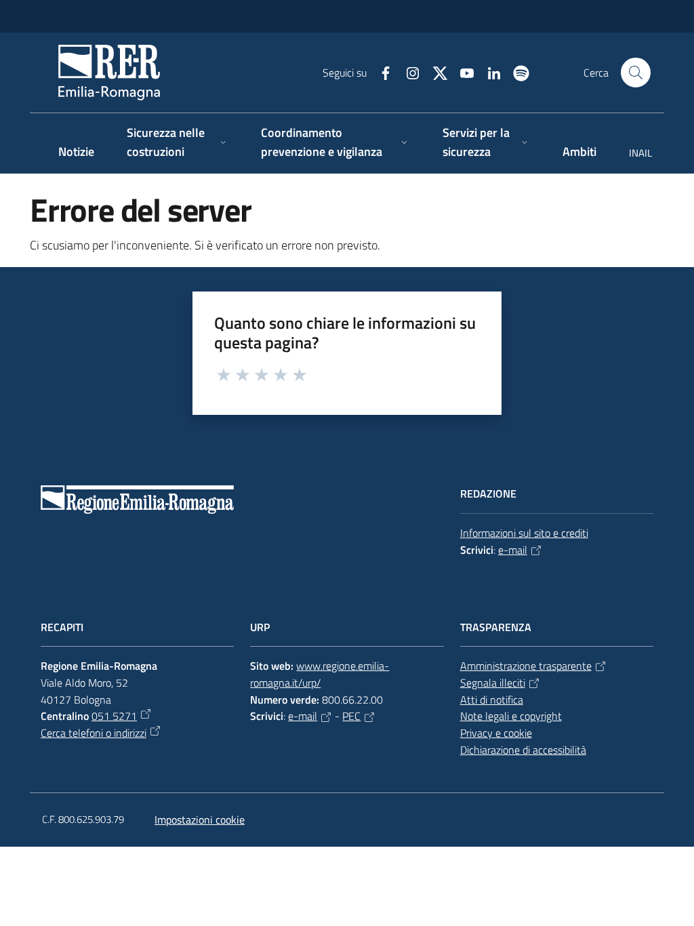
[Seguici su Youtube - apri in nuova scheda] (461, 72)
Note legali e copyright (511, 716)
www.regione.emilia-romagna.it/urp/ (319, 674)
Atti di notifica (491, 699)
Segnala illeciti (492, 683)
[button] (635, 72)
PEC (351, 716)
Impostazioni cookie (200, 819)
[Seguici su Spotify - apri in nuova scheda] (515, 72)
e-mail (512, 550)
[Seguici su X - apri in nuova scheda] (434, 72)
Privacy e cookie (496, 733)
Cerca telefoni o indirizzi (93, 733)
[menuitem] (632, 154)
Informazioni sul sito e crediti (524, 533)
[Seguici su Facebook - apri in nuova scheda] (380, 72)
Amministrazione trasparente (526, 666)
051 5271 (114, 716)
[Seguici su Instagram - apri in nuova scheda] (407, 72)
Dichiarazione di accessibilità (523, 750)
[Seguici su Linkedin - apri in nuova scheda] (488, 72)
